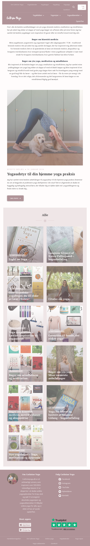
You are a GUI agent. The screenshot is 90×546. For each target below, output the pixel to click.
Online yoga (49, 538)
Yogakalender (32, 4)
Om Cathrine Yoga (17, 4)
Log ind (83, 7)
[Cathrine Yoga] (14, 18)
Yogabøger (45, 4)
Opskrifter (80, 21)
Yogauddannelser (73, 15)
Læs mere (14, 198)
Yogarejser (55, 15)
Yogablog (56, 4)
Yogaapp (67, 4)
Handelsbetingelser (14, 538)
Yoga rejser (79, 538)
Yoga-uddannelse (39, 543)
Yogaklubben (37, 15)
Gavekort (66, 9)
